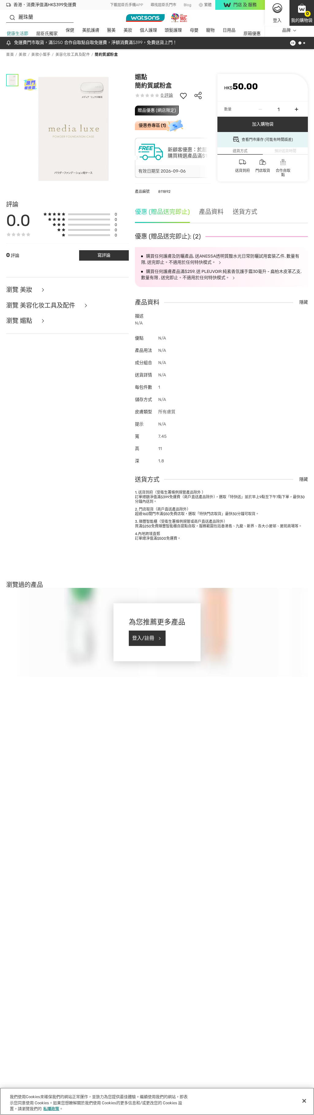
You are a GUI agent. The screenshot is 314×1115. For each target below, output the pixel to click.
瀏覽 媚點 (20, 321)
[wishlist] (183, 95)
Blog (187, 5)
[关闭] (304, 1101)
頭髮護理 (173, 30)
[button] (301, 13)
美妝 (128, 30)
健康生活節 (17, 33)
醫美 (111, 30)
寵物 (210, 30)
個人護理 (148, 30)
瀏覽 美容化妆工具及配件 (41, 305)
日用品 (229, 30)
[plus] (296, 109)
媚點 (141, 77)
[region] (157, 1101)
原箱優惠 (252, 33)
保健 (70, 30)
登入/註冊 (143, 638)
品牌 (286, 30)
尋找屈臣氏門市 (163, 5)
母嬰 (194, 30)
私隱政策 (51, 1108)
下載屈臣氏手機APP (126, 5)
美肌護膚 (90, 30)
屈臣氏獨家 (47, 33)
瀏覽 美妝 (20, 290)
